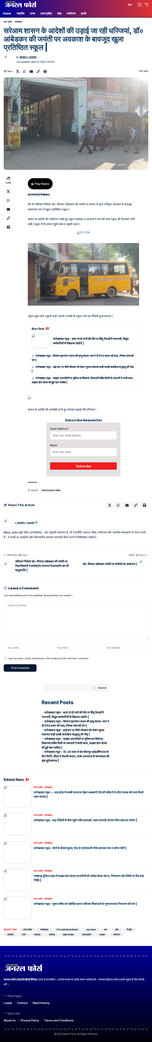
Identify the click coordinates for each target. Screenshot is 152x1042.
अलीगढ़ (52, 934)
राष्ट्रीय (10, 934)
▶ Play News (40, 184)
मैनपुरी (129, 929)
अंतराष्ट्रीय (86, 934)
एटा (105, 929)
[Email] (31, 71)
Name (53, 445)
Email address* (59, 429)
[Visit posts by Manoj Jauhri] (9, 59)
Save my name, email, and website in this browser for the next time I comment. (48, 658)
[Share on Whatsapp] (24, 71)
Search (102, 687)
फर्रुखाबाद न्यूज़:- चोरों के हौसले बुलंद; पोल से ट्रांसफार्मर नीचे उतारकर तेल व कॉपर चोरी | (80, 848)
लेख (116, 929)
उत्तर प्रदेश (8, 22)
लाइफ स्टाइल (68, 934)
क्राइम (102, 934)
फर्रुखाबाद (18, 22)
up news (91, 929)
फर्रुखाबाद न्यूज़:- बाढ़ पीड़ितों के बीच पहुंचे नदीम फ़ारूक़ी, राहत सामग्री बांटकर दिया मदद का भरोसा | (85, 820)
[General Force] (20, 4)
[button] (123, 5)
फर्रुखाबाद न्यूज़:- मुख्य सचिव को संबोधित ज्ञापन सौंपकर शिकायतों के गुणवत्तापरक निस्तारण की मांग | (85, 904)
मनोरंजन (116, 934)
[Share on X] (17, 71)
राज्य (24, 934)
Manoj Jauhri (28, 57)
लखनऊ (37, 934)
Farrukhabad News (51, 490)
